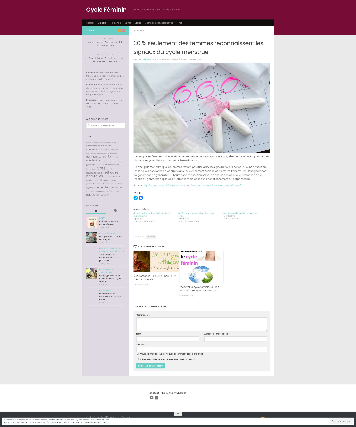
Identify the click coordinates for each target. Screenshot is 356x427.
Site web (140, 344)
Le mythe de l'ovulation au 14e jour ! (240, 213)
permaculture (91, 184)
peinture (113, 180)
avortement (90, 146)
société (120, 251)
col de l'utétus (107, 146)
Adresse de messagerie (217, 333)
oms (94, 180)
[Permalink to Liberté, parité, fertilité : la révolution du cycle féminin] (91, 273)
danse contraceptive (101, 153)
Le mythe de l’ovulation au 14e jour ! (111, 238)
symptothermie (102, 191)
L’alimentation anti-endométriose (109, 223)
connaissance (94, 149)
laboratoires (90, 169)
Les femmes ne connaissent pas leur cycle (110, 296)
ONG (99, 180)
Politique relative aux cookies (95, 422)
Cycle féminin (144, 59)
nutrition (89, 180)
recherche (102, 187)
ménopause (93, 172)
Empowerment (105, 269)
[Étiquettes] (115, 211)
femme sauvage (107, 161)
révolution (118, 188)
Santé (128, 22)
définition (91, 156)
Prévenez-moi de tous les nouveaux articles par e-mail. (168, 359)
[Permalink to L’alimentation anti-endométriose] (91, 222)
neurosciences (111, 176)
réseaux (111, 188)
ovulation (106, 180)
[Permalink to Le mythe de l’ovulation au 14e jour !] (91, 237)
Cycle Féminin (106, 10)
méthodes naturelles (102, 174)
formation (117, 161)
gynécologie (90, 165)
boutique (98, 146)
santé (88, 191)
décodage (113, 153)
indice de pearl (113, 165)
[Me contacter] (123, 30)
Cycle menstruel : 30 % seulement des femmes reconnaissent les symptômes (191, 185)
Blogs (138, 22)
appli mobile (112, 142)
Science (116, 22)
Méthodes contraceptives (159, 22)
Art (180, 22)
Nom (139, 333)
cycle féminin (108, 149)
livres (101, 168)
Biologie (102, 22)
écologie (114, 191)
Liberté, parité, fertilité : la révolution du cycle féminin (111, 278)
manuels (109, 169)
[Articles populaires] (96, 211)
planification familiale (105, 184)
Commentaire (143, 315)
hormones (102, 164)
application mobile (101, 142)
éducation (151, 237)
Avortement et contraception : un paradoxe (108, 257)
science (94, 191)
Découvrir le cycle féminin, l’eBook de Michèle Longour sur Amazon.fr (199, 288)
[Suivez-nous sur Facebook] (119, 30)
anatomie (89, 142)
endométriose (102, 157)
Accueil (90, 22)
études (105, 195)
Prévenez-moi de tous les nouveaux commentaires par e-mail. (171, 353)
